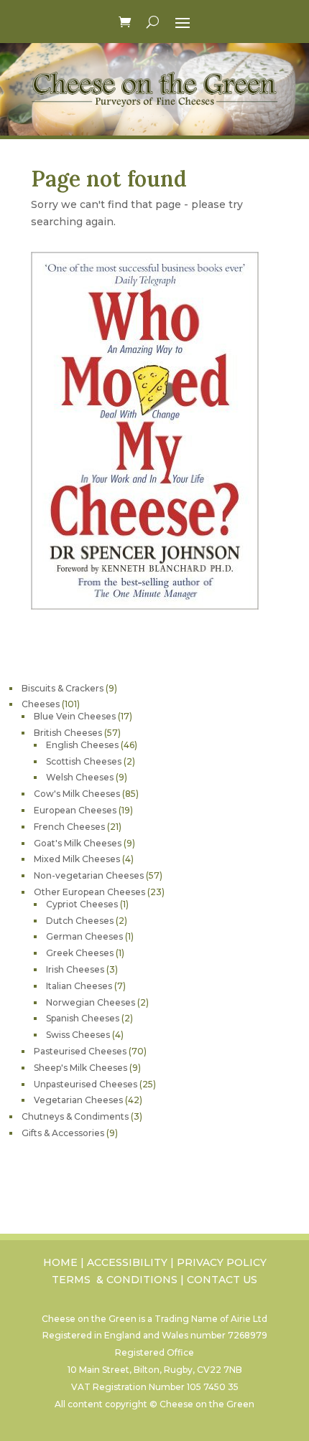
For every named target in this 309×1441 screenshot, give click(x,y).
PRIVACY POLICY (222, 1262)
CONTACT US (222, 1279)
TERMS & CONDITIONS (114, 1279)
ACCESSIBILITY (127, 1262)
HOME (60, 1262)
